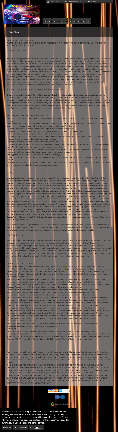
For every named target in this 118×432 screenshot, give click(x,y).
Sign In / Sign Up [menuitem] (74, 1)
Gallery (64, 21)
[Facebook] (57, 397)
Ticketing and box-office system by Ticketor (59, 404)
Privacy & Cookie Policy (16, 422)
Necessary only (21, 428)
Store (55, 21)
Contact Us (74, 21)
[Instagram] (62, 397)
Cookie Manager (36, 428)
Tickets (47, 21)
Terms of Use (38, 422)
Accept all (7, 428)
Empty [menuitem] (93, 1)
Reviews (86, 21)
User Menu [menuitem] (54, 1)
